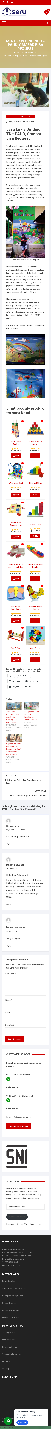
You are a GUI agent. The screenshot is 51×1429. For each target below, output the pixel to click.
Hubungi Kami (8, 1339)
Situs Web (9, 1025)
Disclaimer (7, 1361)
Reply (8, 844)
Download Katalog (10, 1317)
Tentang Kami (8, 1332)
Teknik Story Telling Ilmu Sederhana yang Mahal (23, 781)
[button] (8, 1421)
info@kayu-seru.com (22, 1117)
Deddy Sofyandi (14, 122)
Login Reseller (8, 1281)
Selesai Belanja (9, 1303)
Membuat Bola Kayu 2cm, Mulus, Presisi (28, 795)
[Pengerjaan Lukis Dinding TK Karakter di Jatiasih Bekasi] (31, 706)
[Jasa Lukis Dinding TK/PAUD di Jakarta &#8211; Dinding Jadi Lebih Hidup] (14, 706)
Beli (17, 456)
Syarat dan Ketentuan (11, 1354)
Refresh (22, 1422)
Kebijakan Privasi (9, 1347)
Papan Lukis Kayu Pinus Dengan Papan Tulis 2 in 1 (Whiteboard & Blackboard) (13, 749)
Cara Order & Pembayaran (14, 1288)
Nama (8, 1000)
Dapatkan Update (17, 1216)
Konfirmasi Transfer (11, 1310)
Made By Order (27, 117)
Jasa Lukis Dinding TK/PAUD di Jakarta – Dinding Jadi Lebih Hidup (13, 717)
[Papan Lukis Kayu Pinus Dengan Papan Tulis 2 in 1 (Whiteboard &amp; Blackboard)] (14, 738)
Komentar (10, 973)
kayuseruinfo (13, 117)
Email (8, 1012)
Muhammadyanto (15, 927)
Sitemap (6, 1368)
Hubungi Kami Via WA (18, 1126)
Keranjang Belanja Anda (12, 1295)
